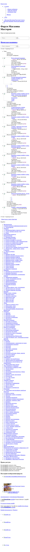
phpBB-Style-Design (23, 506)
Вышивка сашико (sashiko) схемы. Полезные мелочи (20, 146)
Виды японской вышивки (18, 58)
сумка (12, 99)
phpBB (12, 499)
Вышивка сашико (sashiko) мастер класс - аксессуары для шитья (20, 94)
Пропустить (4, 3)
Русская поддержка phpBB (8, 503)
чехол (12, 100)
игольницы (14, 97)
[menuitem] (12, 9)
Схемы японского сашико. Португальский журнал (18, 108)
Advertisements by (5, 497)
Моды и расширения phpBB (8, 507)
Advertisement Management (17, 497)
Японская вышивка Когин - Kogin (20, 193)
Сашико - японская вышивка (18, 207)
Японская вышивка (9, 42)
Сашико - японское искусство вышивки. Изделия (19, 127)
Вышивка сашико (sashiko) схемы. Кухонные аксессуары (20, 184)
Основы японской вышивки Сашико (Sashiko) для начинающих (18, 79)
